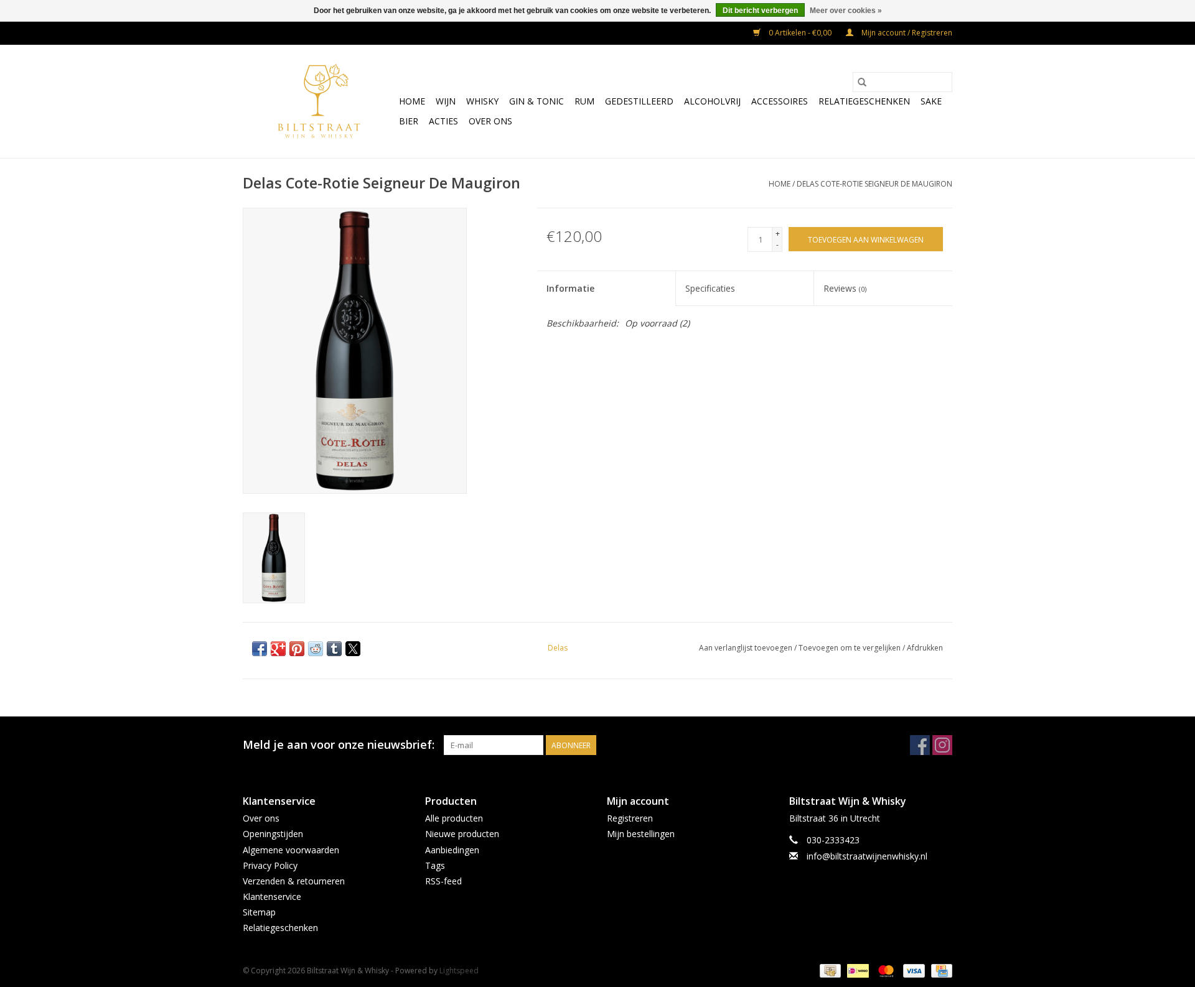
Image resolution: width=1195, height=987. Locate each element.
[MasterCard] (885, 970)
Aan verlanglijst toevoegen (746, 647)
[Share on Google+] (278, 648)
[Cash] (829, 970)
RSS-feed (443, 881)
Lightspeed (459, 970)
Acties (443, 121)
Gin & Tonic (536, 101)
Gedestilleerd (639, 101)
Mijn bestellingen (641, 834)
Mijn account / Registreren (906, 32)
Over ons (490, 121)
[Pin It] (296, 648)
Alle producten (454, 818)
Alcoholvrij (712, 101)
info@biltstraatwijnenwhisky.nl (867, 856)
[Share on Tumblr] (334, 648)
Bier (408, 121)
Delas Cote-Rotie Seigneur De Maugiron (874, 183)
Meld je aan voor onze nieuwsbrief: (338, 744)
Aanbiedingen (452, 850)
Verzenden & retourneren (294, 881)
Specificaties (710, 288)
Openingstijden (273, 834)
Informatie (570, 288)
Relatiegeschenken (864, 101)
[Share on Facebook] (259, 648)
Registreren (630, 818)
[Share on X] (352, 648)
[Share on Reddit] (315, 648)
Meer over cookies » (846, 10)
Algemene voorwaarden (291, 850)
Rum (584, 101)
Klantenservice (272, 896)
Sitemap (259, 912)
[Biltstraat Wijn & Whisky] (319, 101)
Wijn (446, 101)
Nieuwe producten (462, 834)
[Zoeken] (862, 82)
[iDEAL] (856, 970)
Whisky (482, 101)
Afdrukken (925, 647)
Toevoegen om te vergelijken (850, 647)
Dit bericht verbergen (760, 10)
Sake (931, 101)
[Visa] (913, 970)
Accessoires (779, 101)
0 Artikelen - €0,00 (800, 32)
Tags (435, 865)
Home (412, 101)
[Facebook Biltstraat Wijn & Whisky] (920, 745)
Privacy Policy (270, 865)
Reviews (844, 288)
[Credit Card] (939, 970)
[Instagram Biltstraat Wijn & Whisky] (942, 745)
